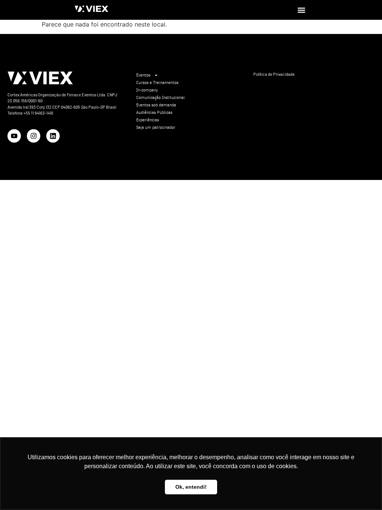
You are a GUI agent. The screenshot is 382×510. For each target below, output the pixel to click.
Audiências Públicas (154, 112)
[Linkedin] (53, 136)
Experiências (147, 119)
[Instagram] (33, 136)
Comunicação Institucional (160, 97)
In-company (147, 90)
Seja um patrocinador (155, 127)
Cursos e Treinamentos (157, 82)
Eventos (143, 75)
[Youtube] (14, 136)
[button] (301, 10)
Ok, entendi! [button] (191, 487)
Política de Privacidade (274, 74)
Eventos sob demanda (156, 105)
